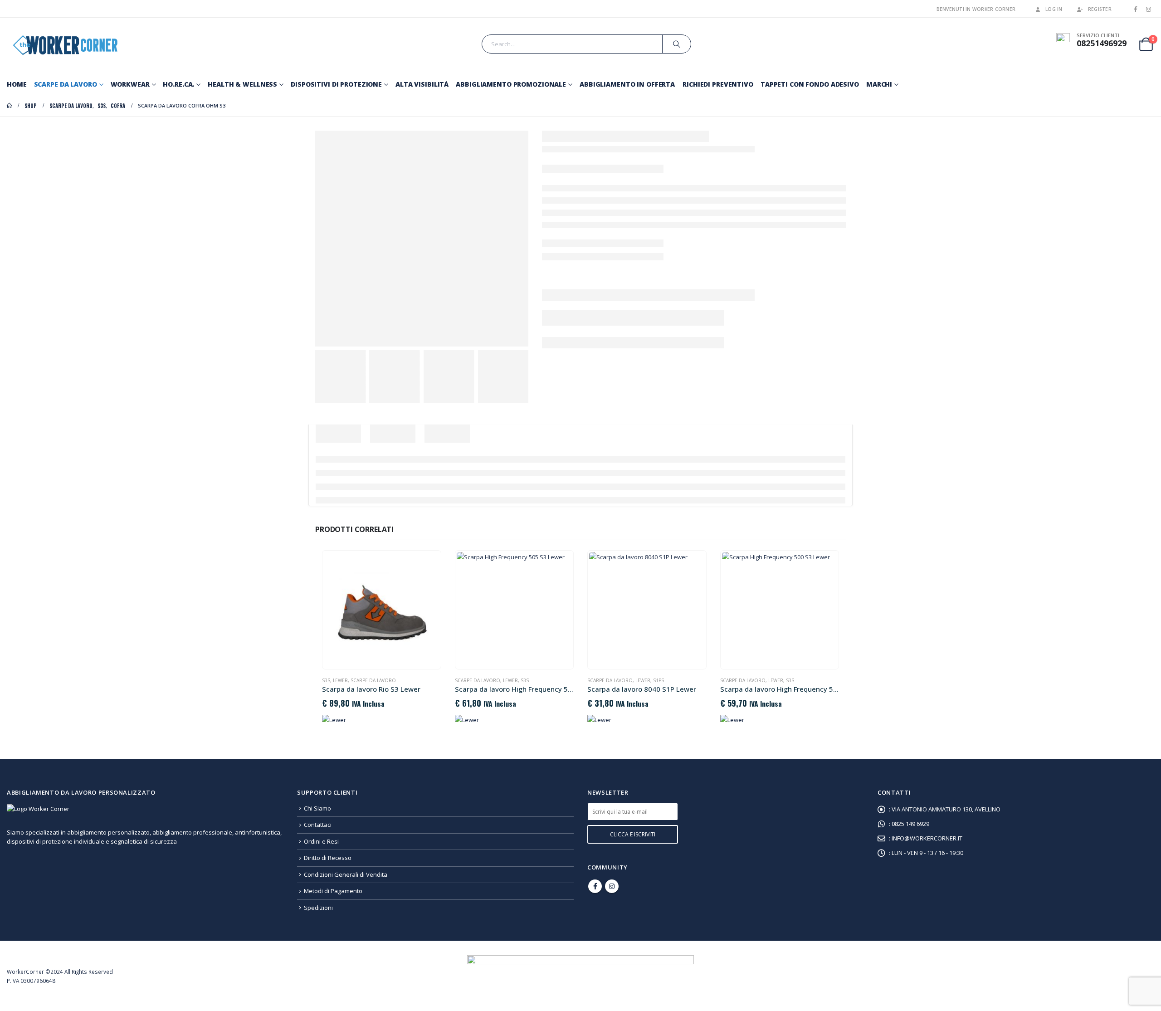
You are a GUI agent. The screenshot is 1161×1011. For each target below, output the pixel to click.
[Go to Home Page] (9, 106)
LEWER (340, 680)
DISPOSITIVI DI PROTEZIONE (336, 84)
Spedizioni (318, 908)
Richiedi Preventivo (718, 84)
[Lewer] (334, 719)
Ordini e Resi (321, 841)
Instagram (612, 886)
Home (17, 84)
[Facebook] (1135, 9)
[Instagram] (1148, 9)
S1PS (658, 680)
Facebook (595, 886)
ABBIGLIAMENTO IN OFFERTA (627, 84)
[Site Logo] (63, 44)
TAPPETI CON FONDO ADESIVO (810, 84)
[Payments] (580, 975)
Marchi (879, 84)
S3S (326, 680)
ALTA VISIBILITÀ (422, 84)
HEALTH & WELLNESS (242, 84)
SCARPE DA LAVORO (65, 84)
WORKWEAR (130, 84)
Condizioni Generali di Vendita (345, 874)
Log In (1054, 9)
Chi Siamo (317, 808)
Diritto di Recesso (327, 858)
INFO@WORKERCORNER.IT (927, 838)
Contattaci (318, 825)
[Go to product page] (381, 609)
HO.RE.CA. (178, 84)
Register (1100, 9)
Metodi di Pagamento (333, 891)
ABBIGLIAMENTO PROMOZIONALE (511, 84)
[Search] (677, 44)
